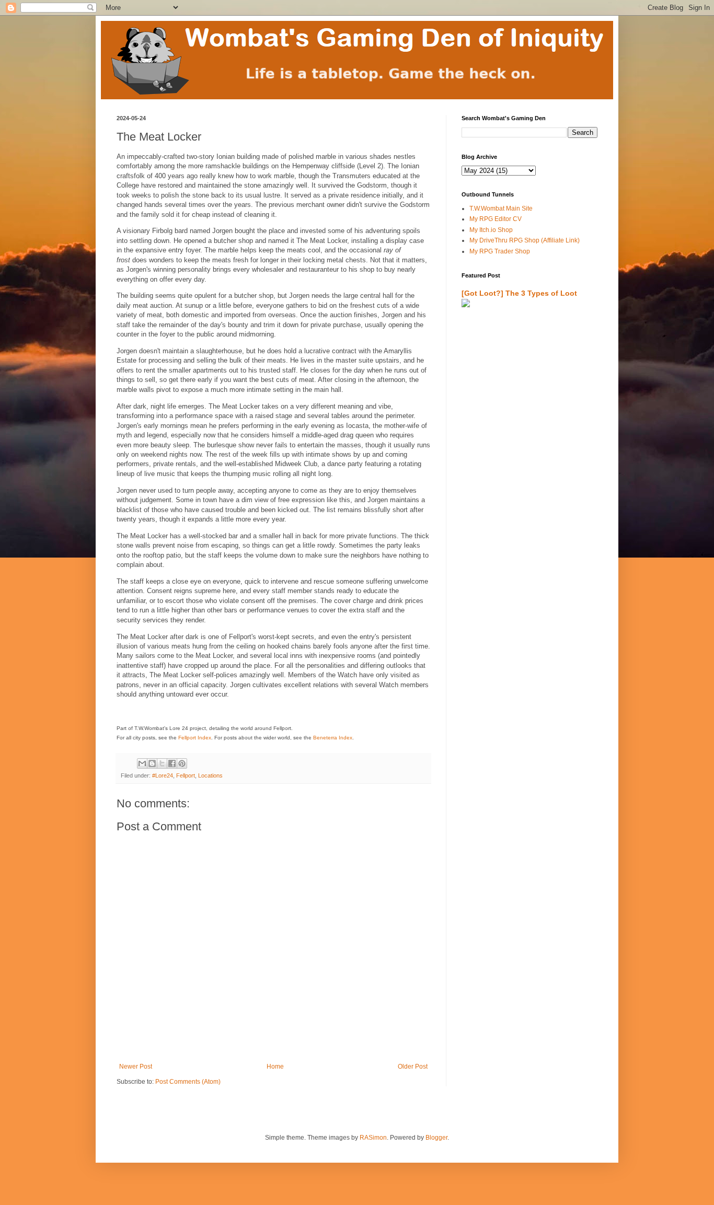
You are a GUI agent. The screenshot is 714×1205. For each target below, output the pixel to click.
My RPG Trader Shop (499, 251)
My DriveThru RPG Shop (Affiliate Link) (524, 240)
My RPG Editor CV (495, 219)
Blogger (436, 1137)
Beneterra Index (332, 737)
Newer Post (135, 1066)
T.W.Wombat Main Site (501, 208)
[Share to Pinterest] (182, 763)
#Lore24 (162, 775)
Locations (210, 775)
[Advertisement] (523, 437)
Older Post (413, 1066)
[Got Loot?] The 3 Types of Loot (519, 293)
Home (275, 1066)
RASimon (373, 1137)
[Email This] (142, 763)
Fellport (185, 775)
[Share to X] (162, 763)
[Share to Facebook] (172, 763)
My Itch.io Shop (491, 230)
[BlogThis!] (152, 763)
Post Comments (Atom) (188, 1081)
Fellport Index (194, 737)
